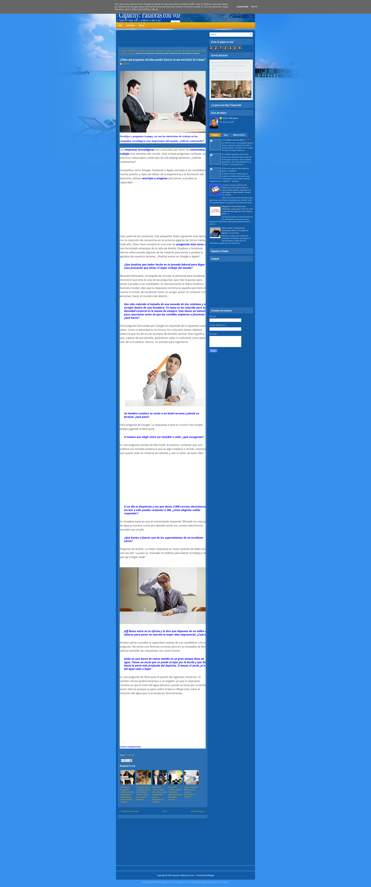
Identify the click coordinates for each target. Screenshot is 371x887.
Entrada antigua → (198, 811)
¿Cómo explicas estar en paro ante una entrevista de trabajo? (191, 792)
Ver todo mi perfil (227, 122)
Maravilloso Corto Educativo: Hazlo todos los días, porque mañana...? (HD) (230, 65)
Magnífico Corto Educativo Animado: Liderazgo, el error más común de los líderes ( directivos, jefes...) (237, 210)
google (178, 51)
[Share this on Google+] (133, 755)
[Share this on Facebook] (126, 755)
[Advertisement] (171, 38)
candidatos (132, 51)
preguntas (196, 51)
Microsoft (186, 51)
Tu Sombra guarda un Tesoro (235, 154)
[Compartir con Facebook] (130, 760)
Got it (254, 7)
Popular (215, 135)
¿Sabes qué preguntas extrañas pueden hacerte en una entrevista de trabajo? (162, 59)
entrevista (160, 51)
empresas (150, 51)
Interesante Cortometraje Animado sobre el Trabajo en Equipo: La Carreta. (235, 230)
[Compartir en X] (128, 760)
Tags (226, 135)
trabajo (131, 53)
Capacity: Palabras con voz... (184, 875)
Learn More (242, 7)
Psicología (151, 23)
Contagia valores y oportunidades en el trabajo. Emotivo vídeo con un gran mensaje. (143, 793)
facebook (169, 51)
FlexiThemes (156, 882)
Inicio (165, 811)
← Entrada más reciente (129, 811)
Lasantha (180, 882)
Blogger (210, 875)
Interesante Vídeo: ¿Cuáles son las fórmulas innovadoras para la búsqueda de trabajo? (159, 794)
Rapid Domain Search (220, 882)
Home (120, 25)
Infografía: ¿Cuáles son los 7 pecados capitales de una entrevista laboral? (175, 793)
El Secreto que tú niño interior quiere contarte (235, 169)
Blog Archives (239, 135)
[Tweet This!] (129, 755)
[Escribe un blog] (125, 760)
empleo (141, 51)
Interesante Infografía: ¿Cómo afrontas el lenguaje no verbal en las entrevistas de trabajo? (127, 794)
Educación (131, 25)
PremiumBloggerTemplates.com (197, 882)
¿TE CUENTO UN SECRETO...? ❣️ (236, 140)
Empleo (141, 25)
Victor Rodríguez (230, 118)
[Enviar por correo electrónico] (122, 760)
